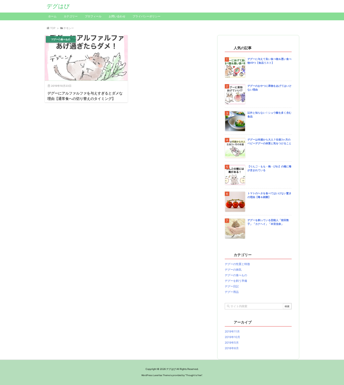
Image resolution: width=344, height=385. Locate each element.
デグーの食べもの (236, 275)
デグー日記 (232, 286)
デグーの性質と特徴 (237, 264)
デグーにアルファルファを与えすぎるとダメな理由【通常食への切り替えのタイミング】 (85, 96)
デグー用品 (232, 291)
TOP (52, 28)
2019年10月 (232, 337)
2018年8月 (232, 348)
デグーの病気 (233, 269)
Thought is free (193, 375)
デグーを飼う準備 (236, 280)
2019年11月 (232, 331)
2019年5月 (232, 342)
